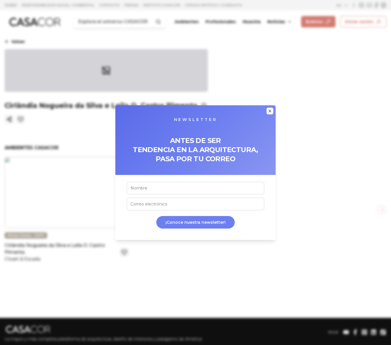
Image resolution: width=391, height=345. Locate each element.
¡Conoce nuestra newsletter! (195, 222)
